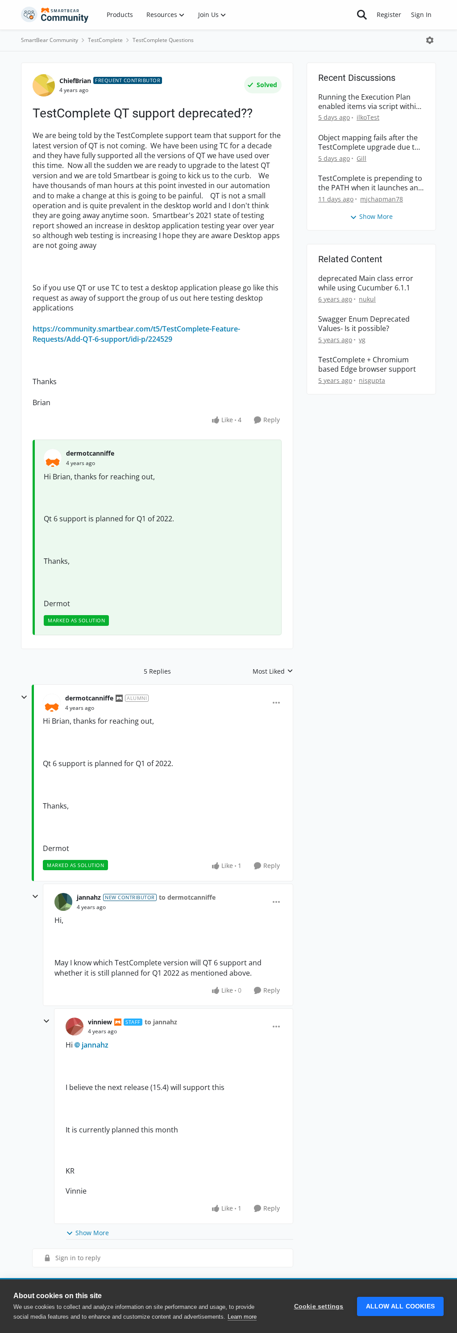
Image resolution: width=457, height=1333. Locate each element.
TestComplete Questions (163, 40)
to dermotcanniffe (187, 897)
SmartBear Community (49, 40)
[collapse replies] (24, 697)
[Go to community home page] (55, 15)
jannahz (89, 897)
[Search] (362, 14)
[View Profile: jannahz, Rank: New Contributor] (63, 902)
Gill (361, 158)
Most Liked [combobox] (273, 671)
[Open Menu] (430, 40)
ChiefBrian (75, 80)
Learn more (242, 1316)
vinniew (100, 1022)
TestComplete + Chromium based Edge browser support (367, 364)
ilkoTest (368, 117)
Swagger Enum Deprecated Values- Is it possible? (364, 323)
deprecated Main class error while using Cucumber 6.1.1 (365, 283)
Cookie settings (319, 1306)
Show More (92, 1232)
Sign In (421, 14)
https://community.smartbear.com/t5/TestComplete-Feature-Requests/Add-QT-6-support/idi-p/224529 (136, 334)
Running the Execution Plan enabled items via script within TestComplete (369, 101)
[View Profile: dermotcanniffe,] (53, 458)
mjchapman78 (381, 199)
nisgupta (372, 380)
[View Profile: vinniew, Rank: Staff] (74, 1026)
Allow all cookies (400, 1306)
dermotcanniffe (90, 453)
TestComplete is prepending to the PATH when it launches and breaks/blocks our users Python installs (370, 183)
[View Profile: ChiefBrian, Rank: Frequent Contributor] (44, 85)
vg (362, 339)
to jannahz (161, 1022)
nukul (367, 299)
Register (389, 14)
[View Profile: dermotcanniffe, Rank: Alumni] (52, 703)
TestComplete (105, 40)
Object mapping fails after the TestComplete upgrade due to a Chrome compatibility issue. (368, 142)
